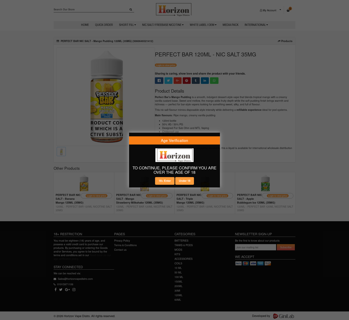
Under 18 (184, 181)
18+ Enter (165, 181)
